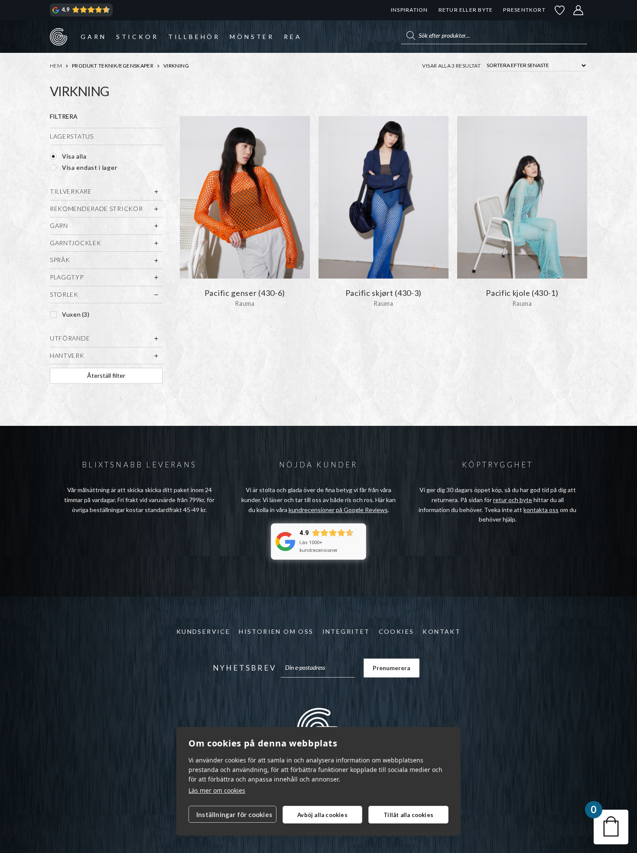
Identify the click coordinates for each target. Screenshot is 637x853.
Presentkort (524, 9)
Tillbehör (194, 36)
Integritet (346, 631)
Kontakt (441, 631)
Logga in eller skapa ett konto (578, 10)
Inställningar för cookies (234, 814)
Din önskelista (560, 10)
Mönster (252, 36)
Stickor (137, 36)
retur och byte (512, 499)
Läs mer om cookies (216, 790)
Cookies (396, 631)
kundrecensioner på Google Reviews (338, 509)
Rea (293, 36)
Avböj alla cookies (322, 814)
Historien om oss (276, 631)
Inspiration (409, 9)
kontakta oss (541, 509)
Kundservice (203, 631)
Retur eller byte (466, 9)
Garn (93, 36)
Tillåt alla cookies (408, 814)
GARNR (58, 36)
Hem (56, 65)
